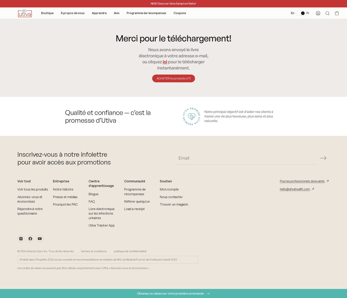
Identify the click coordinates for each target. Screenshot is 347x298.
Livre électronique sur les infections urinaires (102, 213)
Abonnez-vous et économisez (29, 199)
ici (165, 61)
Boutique (47, 13)
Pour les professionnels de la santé (302, 181)
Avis (116, 13)
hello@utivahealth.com (295, 189)
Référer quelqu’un (137, 201)
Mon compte (169, 189)
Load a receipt (134, 209)
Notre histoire (63, 189)
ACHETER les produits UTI (174, 78)
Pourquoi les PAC (65, 204)
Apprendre (99, 13)
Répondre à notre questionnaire (30, 211)
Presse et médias (65, 197)
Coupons (180, 13)
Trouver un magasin (174, 204)
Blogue (93, 194)
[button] (337, 13)
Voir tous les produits (32, 189)
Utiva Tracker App (102, 225)
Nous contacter (171, 197)
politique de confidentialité (130, 251)
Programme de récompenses (146, 13)
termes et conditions (94, 251)
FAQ (92, 201)
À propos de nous (73, 13)
